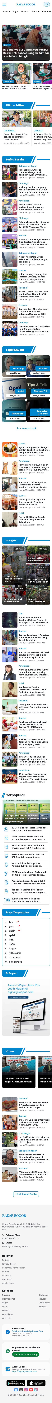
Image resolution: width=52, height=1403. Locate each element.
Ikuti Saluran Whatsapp (26, 1354)
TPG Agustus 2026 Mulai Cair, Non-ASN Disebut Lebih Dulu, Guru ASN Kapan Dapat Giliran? (33, 1176)
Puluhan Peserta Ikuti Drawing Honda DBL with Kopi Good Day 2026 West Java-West (34, 224)
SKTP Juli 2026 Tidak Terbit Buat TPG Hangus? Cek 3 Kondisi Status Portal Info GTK (29, 848)
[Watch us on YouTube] (31, 1389)
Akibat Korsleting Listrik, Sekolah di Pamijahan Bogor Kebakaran (33, 259)
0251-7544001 (9, 1238)
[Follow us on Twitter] (21, 1389)
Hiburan (22, 235)
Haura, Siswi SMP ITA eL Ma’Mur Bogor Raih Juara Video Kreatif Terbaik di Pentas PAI (31, 208)
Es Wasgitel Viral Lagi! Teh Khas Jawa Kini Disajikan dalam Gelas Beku (32, 502)
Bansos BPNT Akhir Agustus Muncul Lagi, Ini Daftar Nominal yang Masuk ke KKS (33, 485)
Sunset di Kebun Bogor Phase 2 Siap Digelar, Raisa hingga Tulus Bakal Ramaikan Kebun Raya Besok (34, 243)
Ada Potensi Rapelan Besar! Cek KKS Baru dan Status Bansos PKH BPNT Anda (33, 724)
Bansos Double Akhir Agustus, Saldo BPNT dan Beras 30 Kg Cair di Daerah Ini (34, 637)
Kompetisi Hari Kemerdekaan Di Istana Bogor (37, 560)
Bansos (22, 478)
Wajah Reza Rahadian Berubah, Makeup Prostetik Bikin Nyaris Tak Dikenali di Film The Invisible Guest (34, 621)
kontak (5, 1271)
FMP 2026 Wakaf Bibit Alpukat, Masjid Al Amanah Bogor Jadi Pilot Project (34, 1140)
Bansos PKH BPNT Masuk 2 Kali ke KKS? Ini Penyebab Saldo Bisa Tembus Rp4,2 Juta (34, 655)
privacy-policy (9, 1264)
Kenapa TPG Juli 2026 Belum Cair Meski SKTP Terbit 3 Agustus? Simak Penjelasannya (26, 818)
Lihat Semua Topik (26, 428)
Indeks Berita (8, 1283)
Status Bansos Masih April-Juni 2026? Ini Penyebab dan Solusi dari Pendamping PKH (29, 839)
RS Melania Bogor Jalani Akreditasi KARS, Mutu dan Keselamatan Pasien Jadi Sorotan (29, 830)
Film (20, 613)
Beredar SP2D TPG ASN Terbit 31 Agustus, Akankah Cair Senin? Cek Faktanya (33, 1105)
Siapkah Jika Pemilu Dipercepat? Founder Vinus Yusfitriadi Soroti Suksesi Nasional (32, 691)
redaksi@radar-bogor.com (15, 1246)
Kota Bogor (24, 1133)
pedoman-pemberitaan (13, 1267)
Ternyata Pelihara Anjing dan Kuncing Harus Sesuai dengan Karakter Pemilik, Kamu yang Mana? (34, 468)
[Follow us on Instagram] (26, 1389)
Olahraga (23, 183)
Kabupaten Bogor (28, 166)
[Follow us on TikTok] (36, 1389)
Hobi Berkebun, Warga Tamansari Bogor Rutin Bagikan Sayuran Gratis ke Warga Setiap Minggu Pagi (32, 173)
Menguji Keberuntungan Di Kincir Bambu (38, 602)
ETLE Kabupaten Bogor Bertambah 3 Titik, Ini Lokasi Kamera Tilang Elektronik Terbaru (29, 875)
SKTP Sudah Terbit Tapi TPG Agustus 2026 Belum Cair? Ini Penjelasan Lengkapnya (26, 866)
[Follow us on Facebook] (16, 1389)
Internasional (8, 1298)
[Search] (47, 4)
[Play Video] (19, 1066)
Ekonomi (23, 305)
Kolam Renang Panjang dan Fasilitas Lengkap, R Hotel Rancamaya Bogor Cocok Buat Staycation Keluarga (33, 278)
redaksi (5, 1260)
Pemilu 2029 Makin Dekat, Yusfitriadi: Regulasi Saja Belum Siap (32, 519)
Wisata (22, 270)
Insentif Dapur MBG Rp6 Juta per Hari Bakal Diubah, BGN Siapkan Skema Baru (33, 294)
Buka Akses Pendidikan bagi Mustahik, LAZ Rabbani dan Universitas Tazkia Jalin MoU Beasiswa (26, 902)
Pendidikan (24, 200)
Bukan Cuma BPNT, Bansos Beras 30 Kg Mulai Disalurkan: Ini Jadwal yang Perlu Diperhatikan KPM (33, 743)
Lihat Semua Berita (26, 1194)
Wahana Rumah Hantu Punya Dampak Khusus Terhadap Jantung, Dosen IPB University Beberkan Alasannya (34, 673)
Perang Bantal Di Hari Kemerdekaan (38, 580)
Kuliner (22, 443)
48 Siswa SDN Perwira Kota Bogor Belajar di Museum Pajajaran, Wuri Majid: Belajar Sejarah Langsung (33, 778)
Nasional (23, 287)
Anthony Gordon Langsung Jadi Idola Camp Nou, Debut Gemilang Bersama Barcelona (34, 190)
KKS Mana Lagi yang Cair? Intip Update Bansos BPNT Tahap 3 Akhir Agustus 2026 (34, 1122)
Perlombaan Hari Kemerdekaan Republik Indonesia (14, 602)
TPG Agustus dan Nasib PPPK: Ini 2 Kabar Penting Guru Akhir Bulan (34, 707)
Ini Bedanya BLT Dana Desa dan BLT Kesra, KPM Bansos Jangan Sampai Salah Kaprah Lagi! (26, 53)
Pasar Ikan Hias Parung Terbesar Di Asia (13, 579)
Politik (21, 513)
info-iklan (6, 1275)
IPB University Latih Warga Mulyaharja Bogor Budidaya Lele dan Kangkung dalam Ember (33, 760)
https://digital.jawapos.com (24, 1371)
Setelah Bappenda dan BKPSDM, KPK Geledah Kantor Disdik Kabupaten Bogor (28, 857)
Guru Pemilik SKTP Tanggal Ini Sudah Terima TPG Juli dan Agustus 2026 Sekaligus (15, 88)
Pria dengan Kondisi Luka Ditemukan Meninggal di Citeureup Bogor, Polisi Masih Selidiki (33, 1158)
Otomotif (6, 1318)
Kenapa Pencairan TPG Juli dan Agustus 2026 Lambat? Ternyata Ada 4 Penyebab (28, 892)
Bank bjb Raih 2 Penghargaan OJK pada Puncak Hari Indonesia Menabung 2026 (33, 311)
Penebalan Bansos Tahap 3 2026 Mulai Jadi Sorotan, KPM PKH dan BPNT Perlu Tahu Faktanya (28, 884)
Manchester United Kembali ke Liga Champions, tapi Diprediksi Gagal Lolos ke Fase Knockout (34, 330)
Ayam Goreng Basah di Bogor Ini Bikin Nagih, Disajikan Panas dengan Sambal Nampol (34, 450)
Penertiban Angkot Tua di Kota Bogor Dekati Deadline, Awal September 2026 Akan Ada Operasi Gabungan (16, 139)
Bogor (5, 1302)
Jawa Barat (44, 1302)
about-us (6, 1279)
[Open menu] (4, 4)
